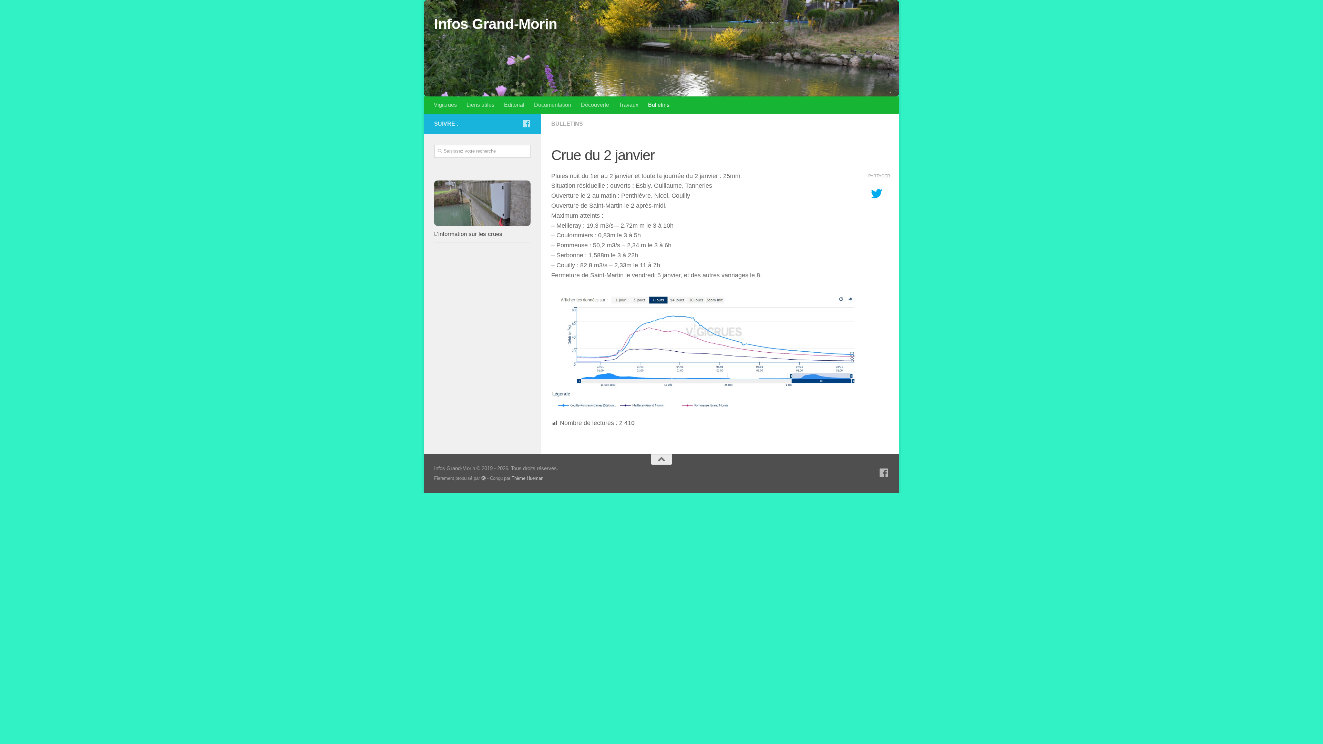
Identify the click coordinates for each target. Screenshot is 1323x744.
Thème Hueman (527, 478)
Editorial (514, 105)
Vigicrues (445, 105)
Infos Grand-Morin (495, 24)
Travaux (628, 105)
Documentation (552, 105)
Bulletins (658, 105)
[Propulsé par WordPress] (483, 478)
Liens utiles (480, 105)
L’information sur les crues (468, 234)
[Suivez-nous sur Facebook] (526, 124)
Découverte (595, 105)
